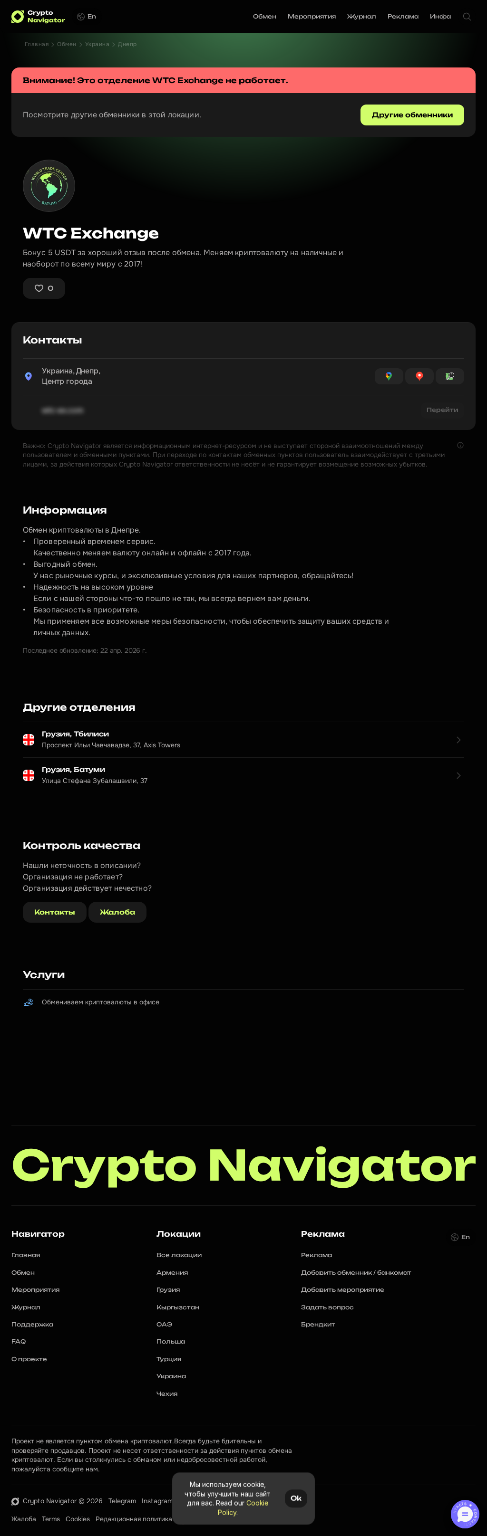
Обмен (66, 44)
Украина (97, 44)
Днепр (127, 44)
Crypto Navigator (243, 1165)
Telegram (122, 1501)
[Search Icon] (467, 16)
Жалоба (23, 1519)
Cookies (78, 1519)
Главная (37, 44)
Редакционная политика (134, 1519)
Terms (51, 1519)
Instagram (157, 1501)
